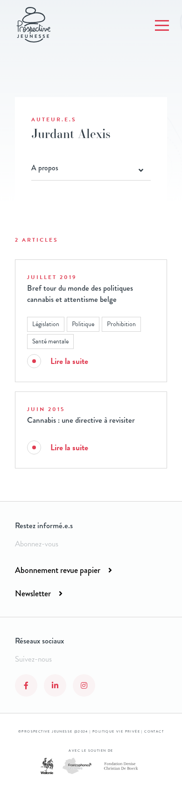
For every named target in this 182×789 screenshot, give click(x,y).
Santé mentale (50, 341)
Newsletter (33, 593)
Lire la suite (69, 361)
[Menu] (162, 25)
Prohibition (121, 324)
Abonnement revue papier (57, 570)
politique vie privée (116, 731)
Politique (83, 324)
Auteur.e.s (54, 119)
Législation (45, 324)
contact (154, 731)
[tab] (91, 168)
